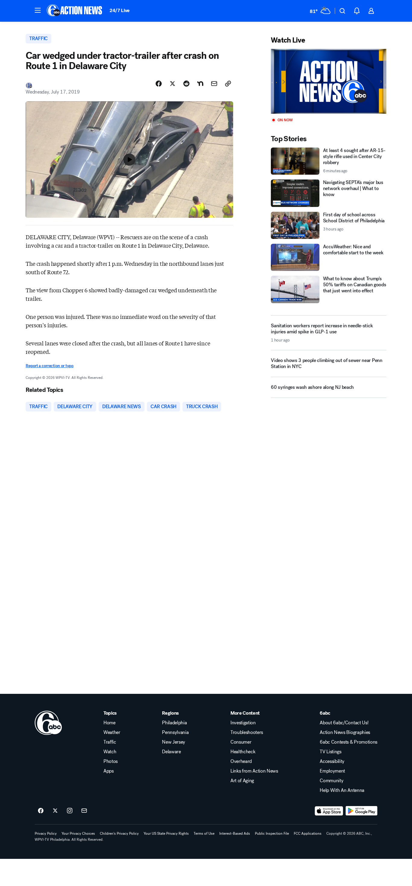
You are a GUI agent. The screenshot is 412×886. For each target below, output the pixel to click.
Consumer (240, 742)
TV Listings (330, 751)
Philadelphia (174, 722)
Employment (332, 771)
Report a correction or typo (49, 366)
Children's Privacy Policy (119, 833)
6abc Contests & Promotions (348, 742)
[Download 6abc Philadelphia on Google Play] (361, 811)
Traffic (109, 742)
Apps (108, 771)
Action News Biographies (345, 732)
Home (109, 722)
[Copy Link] (228, 83)
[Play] (328, 81)
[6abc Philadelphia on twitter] (55, 811)
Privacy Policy (46, 833)
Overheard (241, 761)
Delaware (171, 751)
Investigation (243, 722)
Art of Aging (242, 780)
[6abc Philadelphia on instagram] (70, 811)
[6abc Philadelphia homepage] (74, 10)
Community (331, 780)
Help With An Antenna (342, 790)
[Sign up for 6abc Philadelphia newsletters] (84, 811)
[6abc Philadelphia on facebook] (41, 811)
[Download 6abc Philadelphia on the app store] (329, 811)
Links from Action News (254, 771)
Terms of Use (204, 833)
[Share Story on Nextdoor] (200, 83)
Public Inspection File (272, 833)
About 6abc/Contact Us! (344, 722)
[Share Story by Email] (214, 83)
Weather (111, 732)
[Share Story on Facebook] (159, 83)
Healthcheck (242, 751)
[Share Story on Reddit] (186, 83)
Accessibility (332, 761)
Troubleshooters (246, 732)
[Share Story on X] (172, 83)
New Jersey (173, 742)
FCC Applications (308, 833)
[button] (37, 10)
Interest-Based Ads (234, 833)
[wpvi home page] (48, 723)
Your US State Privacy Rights (166, 833)
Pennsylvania (175, 732)
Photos (110, 761)
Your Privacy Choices (78, 833)
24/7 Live (119, 10)
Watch (109, 751)
